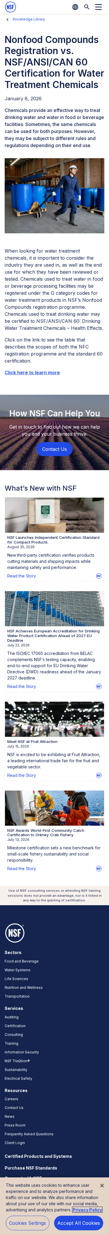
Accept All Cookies (78, 1223)
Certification (15, 1026)
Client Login (15, 1143)
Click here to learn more (32, 372)
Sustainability (16, 1069)
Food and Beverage (22, 961)
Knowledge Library (29, 19)
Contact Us (14, 1107)
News (10, 1116)
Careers (11, 1099)
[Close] (102, 1185)
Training (11, 1043)
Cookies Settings (27, 1223)
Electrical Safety (18, 1078)
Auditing (12, 1017)
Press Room (15, 1125)
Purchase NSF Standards (31, 1167)
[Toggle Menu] (98, 7)
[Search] (87, 7)
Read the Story (21, 575)
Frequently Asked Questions (29, 1134)
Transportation (17, 996)
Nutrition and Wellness (24, 987)
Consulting (14, 1034)
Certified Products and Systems (38, 1156)
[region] (54, 1206)
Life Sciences (16, 979)
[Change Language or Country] (75, 7)
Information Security (22, 1052)
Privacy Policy (87, 1209)
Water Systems (18, 970)
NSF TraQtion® (17, 1061)
